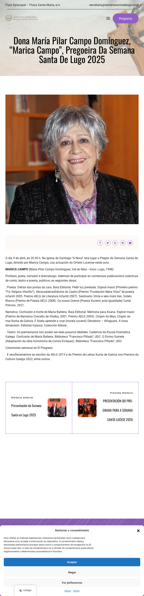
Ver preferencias (72, 582)
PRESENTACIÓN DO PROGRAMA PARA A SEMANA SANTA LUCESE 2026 (118, 410)
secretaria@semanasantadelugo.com (114, 5)
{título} (67, 591)
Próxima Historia (121, 392)
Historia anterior (22, 397)
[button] (138, 530)
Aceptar (72, 562)
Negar (72, 572)
